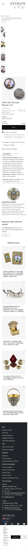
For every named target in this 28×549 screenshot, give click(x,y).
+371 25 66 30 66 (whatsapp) (13, 509)
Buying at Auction (7, 430)
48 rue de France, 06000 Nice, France (15, 493)
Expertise (4, 456)
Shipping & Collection (8, 438)
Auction (7, 16)
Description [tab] (7, 154)
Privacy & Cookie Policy (8, 470)
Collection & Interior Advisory (10, 461)
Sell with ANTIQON (7, 447)
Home (2, 16)
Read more (6, 545)
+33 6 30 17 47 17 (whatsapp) (13, 495)
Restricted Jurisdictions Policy (10, 478)
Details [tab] (16, 154)
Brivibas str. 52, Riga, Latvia (12, 508)
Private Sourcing (6, 458)
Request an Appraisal (8, 449)
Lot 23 (3, 22)
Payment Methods (7, 435)
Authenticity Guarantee (8, 441)
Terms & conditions (7, 467)
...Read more (23, 214)
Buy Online (5, 433)
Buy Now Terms (6, 475)
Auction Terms (6, 472)
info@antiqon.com (9, 497)
